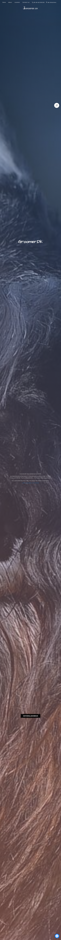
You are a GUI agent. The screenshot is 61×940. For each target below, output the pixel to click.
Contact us (25, 2)
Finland (36, 483)
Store (4, 2)
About (10, 2)
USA (23, 483)
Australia (28, 483)
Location (17, 2)
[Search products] (56, 105)
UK (33, 483)
